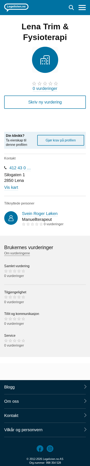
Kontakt (11, 415)
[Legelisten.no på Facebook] (40, 448)
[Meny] (82, 8)
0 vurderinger (45, 88)
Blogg (9, 387)
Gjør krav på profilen (61, 140)
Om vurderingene (17, 253)
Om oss (11, 401)
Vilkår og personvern (23, 429)
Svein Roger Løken (40, 213)
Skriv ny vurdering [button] (45, 102)
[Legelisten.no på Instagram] (50, 448)
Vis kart (11, 187)
